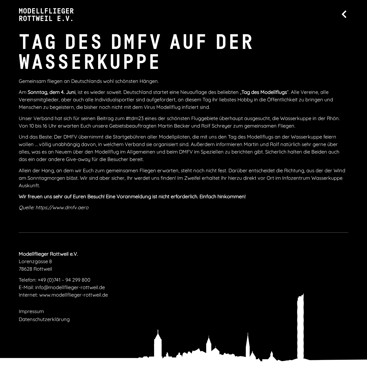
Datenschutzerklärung (44, 319)
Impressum (31, 311)
